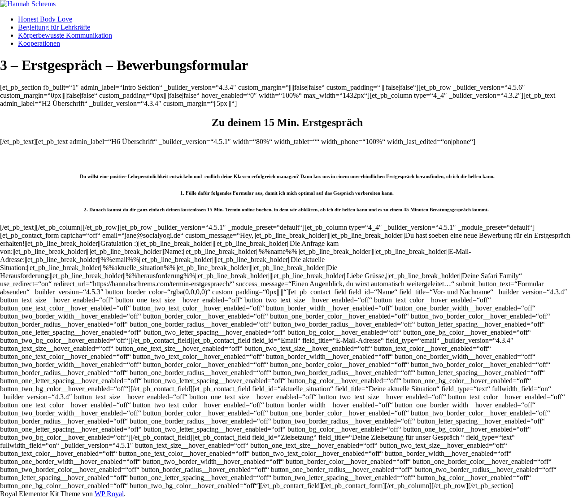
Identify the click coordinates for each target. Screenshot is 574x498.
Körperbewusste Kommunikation (65, 35)
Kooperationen (39, 43)
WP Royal (109, 494)
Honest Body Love (45, 19)
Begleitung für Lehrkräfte (54, 27)
